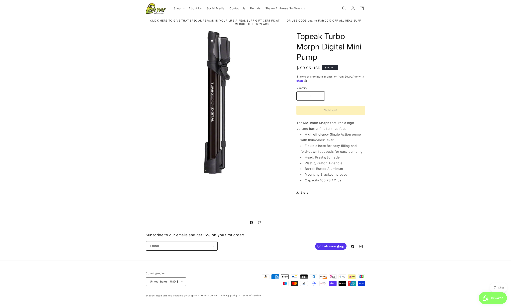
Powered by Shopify (185, 295)
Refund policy (209, 295)
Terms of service (251, 295)
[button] (178, 8)
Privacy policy (229, 295)
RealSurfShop (164, 295)
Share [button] (304, 192)
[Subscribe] (213, 246)
